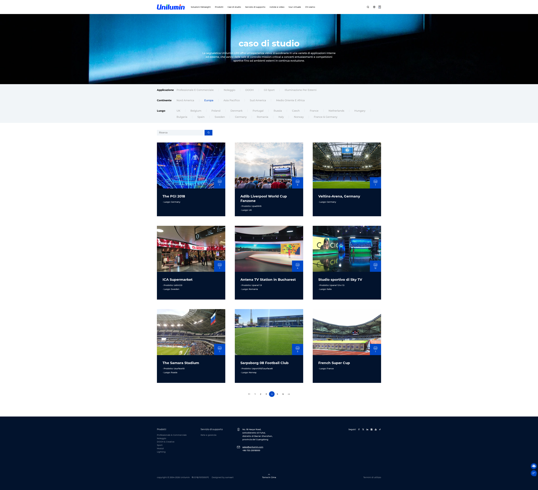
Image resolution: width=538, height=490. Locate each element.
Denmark (236, 110)
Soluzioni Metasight (201, 7)
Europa (208, 100)
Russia (278, 110)
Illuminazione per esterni (300, 90)
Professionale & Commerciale (172, 435)
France (314, 110)
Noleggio (229, 90)
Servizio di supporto (255, 7)
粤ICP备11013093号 (200, 477)
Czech (296, 110)
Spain (201, 117)
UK (178, 110)
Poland (215, 110)
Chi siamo (310, 7)
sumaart (229, 477)
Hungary (359, 110)
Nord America (185, 100)
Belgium (195, 110)
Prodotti (219, 7)
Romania (262, 117)
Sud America (258, 100)
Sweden (220, 117)
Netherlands (336, 110)
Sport (160, 445)
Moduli (160, 448)
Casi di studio (234, 7)
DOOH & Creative (165, 441)
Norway (299, 117)
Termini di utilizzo (372, 477)
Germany (241, 117)
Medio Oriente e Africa (290, 100)
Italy (281, 117)
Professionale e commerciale (195, 90)
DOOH (249, 90)
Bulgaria (182, 117)
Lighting (161, 452)
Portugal (258, 110)
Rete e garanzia (208, 435)
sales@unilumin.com (252, 447)
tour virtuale (295, 7)
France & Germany (325, 117)
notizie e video (277, 7)
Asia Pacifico (231, 100)
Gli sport (269, 90)
